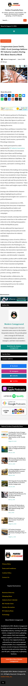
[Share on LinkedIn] (12, 95)
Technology (5, 614)
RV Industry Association (17, 148)
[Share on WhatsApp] (2, 99)
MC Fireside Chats (8, 603)
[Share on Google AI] (9, 99)
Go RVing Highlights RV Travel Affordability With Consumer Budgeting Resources (16, 471)
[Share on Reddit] (16, 95)
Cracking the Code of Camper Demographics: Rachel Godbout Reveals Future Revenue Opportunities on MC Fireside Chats (17, 435)
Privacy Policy (6, 564)
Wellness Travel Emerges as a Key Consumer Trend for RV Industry (16, 520)
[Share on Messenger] (5, 95)
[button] (14, 31)
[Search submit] (25, 20)
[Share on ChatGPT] (5, 99)
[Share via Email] (20, 95)
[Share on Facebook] (2, 95)
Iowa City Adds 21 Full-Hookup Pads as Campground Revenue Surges (16, 448)
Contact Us (5, 577)
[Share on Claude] (12, 99)
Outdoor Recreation (8, 607)
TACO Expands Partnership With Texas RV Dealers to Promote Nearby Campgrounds (17, 482)
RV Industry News (7, 611)
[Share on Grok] (16, 99)
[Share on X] (9, 95)
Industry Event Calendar (9, 600)
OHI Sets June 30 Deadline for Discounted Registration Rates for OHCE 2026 (17, 460)
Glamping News (7, 596)
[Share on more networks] (20, 99)
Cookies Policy (6, 573)
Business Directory (8, 592)
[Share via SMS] (23, 95)
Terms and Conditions (9, 568)
